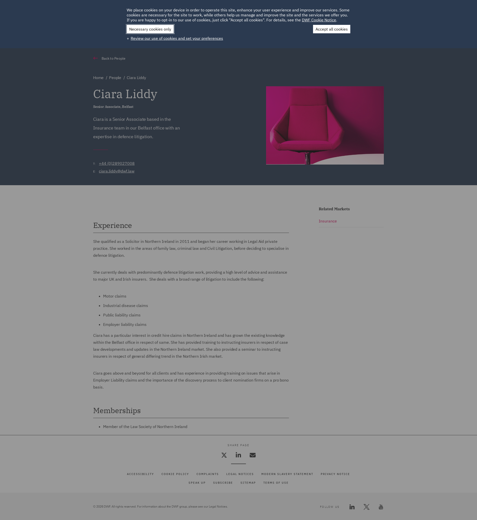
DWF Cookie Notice (319, 19)
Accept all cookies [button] (332, 29)
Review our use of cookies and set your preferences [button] (177, 38)
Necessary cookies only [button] (150, 29)
